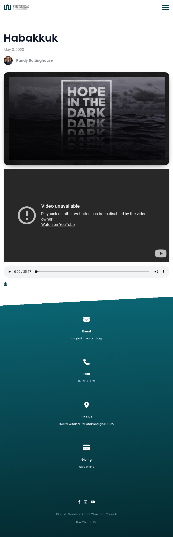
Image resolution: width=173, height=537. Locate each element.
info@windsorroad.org (86, 338)
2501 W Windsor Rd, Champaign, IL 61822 (86, 424)
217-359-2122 (86, 381)
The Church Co (86, 522)
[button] (165, 7)
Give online (86, 467)
